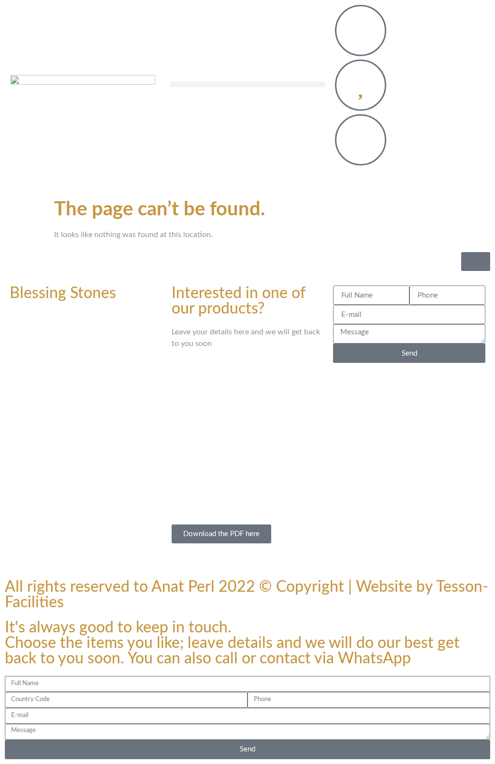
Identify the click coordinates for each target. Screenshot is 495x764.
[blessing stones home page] (82, 87)
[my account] (360, 139)
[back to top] (475, 261)
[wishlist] (360, 85)
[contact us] (360, 30)
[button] (247, 84)
